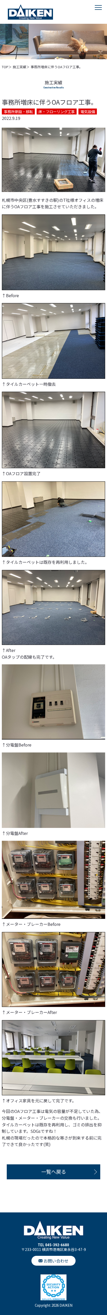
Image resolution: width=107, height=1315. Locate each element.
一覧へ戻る (53, 1171)
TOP (5, 66)
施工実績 (19, 66)
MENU (98, 12)
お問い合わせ (56, 1261)
